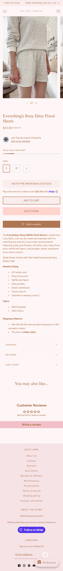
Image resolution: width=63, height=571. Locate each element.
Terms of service (31, 491)
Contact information (31, 501)
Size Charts (31, 471)
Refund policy (31, 481)
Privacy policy (31, 486)
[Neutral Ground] (31, 11)
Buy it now (31, 211)
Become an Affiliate (32, 476)
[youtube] (34, 565)
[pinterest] (29, 565)
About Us (31, 456)
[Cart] (58, 11)
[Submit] (45, 555)
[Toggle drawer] (5, 11)
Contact (31, 461)
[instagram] (24, 565)
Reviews (31, 466)
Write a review (31, 424)
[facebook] (19, 565)
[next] (36, 103)
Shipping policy (31, 496)
